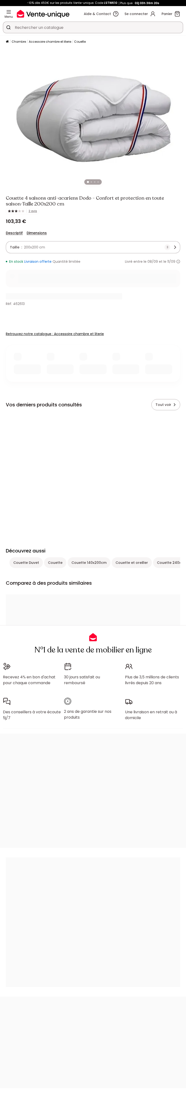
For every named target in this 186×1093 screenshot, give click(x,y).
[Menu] (9, 12)
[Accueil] (7, 42)
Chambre (19, 42)
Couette (80, 42)
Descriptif (14, 232)
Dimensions (37, 232)
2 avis (33, 211)
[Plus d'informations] (178, 261)
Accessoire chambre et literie (50, 42)
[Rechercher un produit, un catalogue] (8, 27)
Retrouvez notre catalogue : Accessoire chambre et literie (55, 333)
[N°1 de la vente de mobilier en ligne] (43, 13)
